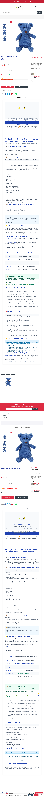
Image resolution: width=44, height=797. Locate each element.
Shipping (26, 97)
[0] (42, 6)
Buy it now (22, 86)
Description (18, 97)
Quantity (3, 492)
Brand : (4, 70)
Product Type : (5, 71)
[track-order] (30, 1)
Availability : (5, 74)
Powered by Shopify (26, 427)
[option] (5, 26)
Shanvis (10, 70)
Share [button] (3, 93)
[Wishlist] (35, 6)
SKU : (4, 73)
